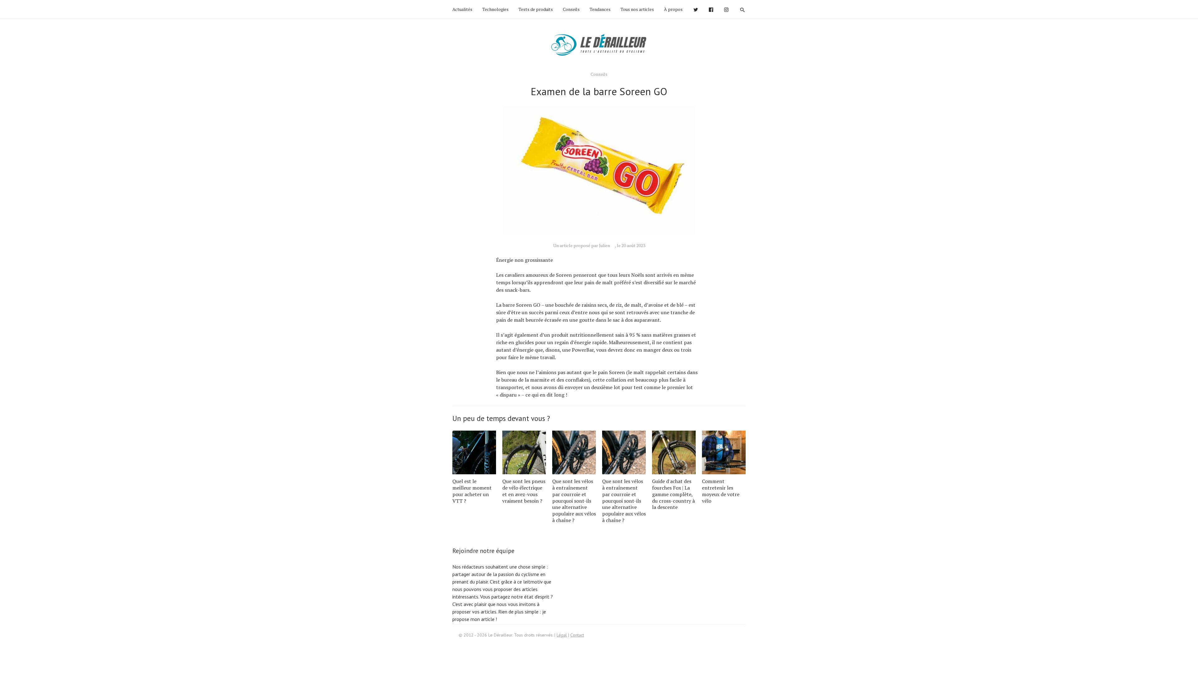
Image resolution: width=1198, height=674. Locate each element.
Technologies (495, 9)
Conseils (571, 9)
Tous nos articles (637, 9)
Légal (562, 635)
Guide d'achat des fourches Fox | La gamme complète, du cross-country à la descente (673, 494)
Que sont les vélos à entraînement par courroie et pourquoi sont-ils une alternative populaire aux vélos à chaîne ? (574, 501)
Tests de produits (536, 9)
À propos (673, 9)
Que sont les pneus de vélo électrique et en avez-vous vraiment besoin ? (523, 491)
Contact (577, 635)
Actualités (462, 9)
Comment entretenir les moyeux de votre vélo (720, 491)
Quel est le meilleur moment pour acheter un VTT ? (472, 491)
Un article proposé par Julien (581, 245)
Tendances (600, 9)
